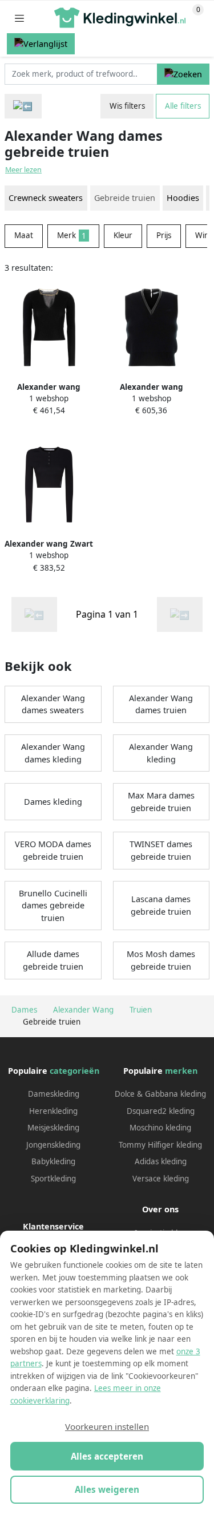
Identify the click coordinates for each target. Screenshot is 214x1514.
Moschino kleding (160, 1127)
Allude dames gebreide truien (53, 960)
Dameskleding (53, 1094)
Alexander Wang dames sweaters (53, 704)
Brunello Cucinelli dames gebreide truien (53, 905)
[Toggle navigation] (19, 18)
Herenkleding (53, 1111)
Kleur (123, 235)
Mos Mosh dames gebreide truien (161, 960)
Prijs (163, 235)
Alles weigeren (107, 1489)
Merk (71, 235)
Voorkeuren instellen (107, 1426)
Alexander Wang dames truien (161, 704)
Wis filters (127, 106)
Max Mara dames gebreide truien (161, 801)
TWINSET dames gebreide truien (161, 850)
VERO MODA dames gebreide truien (53, 850)
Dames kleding (53, 801)
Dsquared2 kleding (161, 1111)
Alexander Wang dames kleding (53, 753)
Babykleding (53, 1161)
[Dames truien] (23, 106)
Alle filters (183, 106)
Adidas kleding (161, 1161)
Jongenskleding (53, 1145)
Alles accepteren (107, 1456)
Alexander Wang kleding (161, 753)
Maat (23, 235)
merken (181, 1070)
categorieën (74, 1070)
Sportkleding (53, 1178)
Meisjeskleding (53, 1127)
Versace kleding (160, 1178)
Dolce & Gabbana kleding (160, 1094)
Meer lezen (23, 170)
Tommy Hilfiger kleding (160, 1145)
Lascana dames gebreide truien (161, 905)
